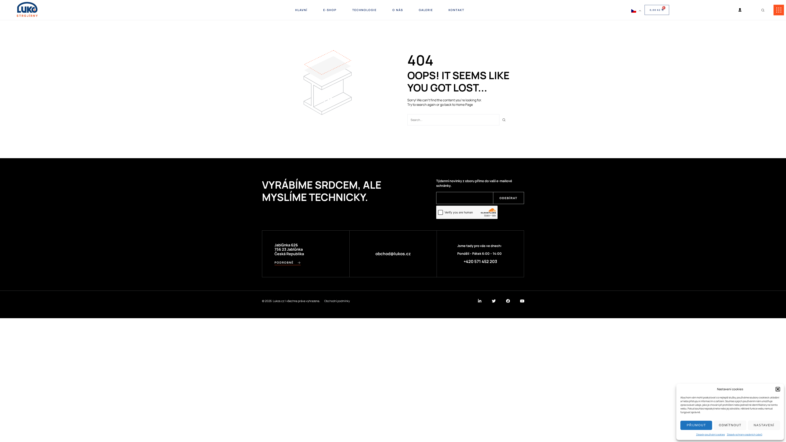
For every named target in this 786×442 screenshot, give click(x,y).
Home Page (464, 104)
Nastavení (764, 425)
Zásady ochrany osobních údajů (744, 434)
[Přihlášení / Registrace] (740, 10)
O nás (397, 10)
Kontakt (456, 10)
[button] (778, 389)
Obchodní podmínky (337, 301)
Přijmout (696, 425)
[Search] (504, 119)
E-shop (330, 10)
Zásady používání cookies (710, 434)
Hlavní (301, 10)
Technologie (364, 10)
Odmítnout (730, 425)
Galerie (426, 10)
